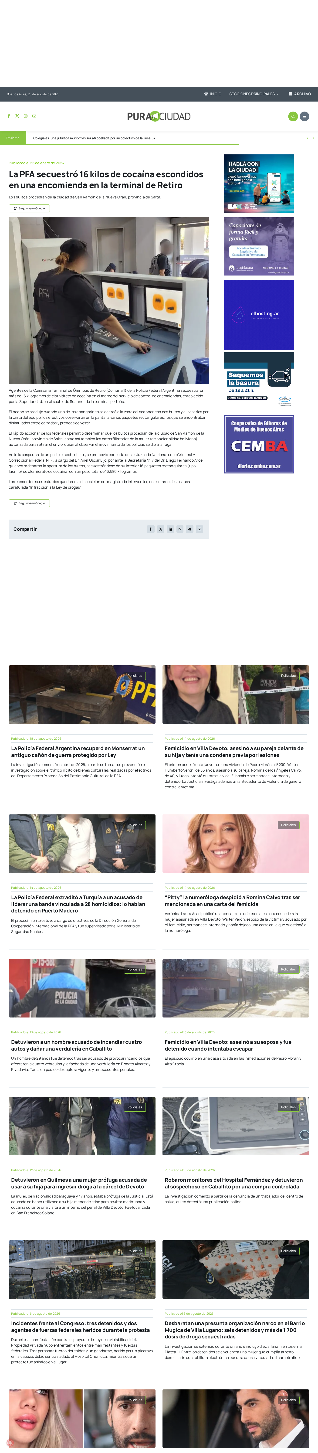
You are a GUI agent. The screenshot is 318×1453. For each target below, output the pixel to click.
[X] (161, 529)
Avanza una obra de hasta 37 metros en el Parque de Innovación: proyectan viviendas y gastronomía (109, 138)
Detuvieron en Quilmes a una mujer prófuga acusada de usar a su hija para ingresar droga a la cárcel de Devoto (79, 1183)
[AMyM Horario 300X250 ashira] (259, 354)
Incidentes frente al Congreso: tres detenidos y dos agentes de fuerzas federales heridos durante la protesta (80, 1327)
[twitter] (17, 116)
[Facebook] (151, 529)
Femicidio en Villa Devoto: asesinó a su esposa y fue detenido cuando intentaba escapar (228, 1045)
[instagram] (25, 116)
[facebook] (9, 116)
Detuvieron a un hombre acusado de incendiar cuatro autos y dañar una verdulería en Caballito (76, 1045)
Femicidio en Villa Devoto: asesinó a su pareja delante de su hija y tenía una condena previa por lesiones (234, 752)
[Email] (199, 529)
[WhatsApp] (180, 529)
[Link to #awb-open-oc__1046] (293, 116)
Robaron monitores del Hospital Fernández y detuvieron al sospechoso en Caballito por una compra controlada (234, 1183)
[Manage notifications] (10, 1442)
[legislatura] (259, 219)
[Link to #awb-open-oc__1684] (304, 116)
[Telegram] (189, 529)
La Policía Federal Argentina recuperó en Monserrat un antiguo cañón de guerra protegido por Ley (78, 752)
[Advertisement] (154, 43)
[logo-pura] (159, 112)
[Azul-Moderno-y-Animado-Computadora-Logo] (259, 282)
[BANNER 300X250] (259, 156)
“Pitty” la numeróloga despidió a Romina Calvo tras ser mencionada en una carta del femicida (232, 901)
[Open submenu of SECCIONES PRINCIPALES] (277, 94)
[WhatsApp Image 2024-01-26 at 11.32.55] (109, 218)
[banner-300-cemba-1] (259, 417)
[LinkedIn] (170, 529)
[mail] (34, 116)
